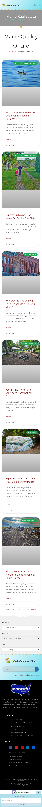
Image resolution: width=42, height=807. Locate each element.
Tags (3, 644)
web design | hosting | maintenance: (21, 783)
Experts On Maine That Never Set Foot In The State (20, 216)
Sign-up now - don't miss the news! (21, 796)
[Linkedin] (27, 747)
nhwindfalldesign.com (21, 785)
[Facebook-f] (10, 747)
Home (11, 51)
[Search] (37, 669)
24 (28, 609)
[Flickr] (33, 747)
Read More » (9, 139)
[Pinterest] (22, 747)
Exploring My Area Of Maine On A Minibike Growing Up (21, 480)
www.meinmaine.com (23, 779)
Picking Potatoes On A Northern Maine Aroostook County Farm (20, 574)
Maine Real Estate (31, 20)
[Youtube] (16, 747)
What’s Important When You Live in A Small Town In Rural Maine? (21, 115)
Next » (33, 609)
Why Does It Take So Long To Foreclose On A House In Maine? (21, 304)
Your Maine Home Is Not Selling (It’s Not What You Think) (19, 393)
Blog (16, 51)
